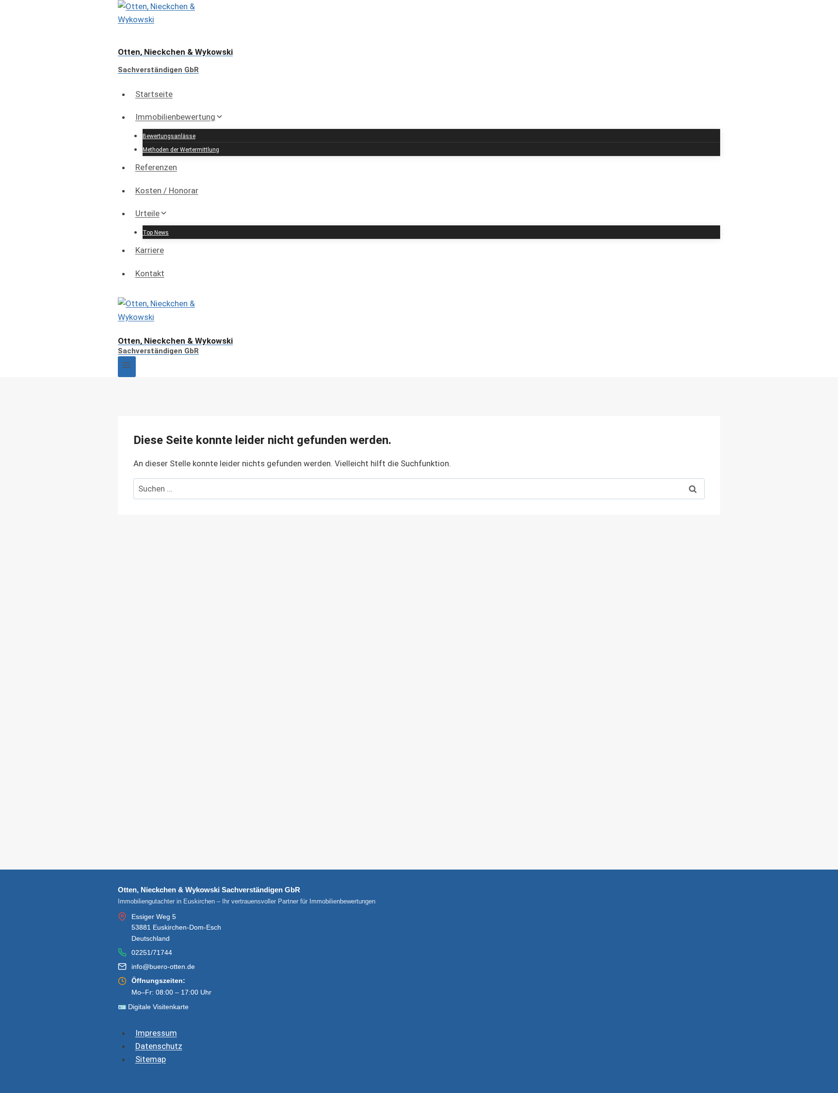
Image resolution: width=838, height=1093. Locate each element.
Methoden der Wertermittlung (181, 149)
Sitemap (150, 1059)
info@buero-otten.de (163, 966)
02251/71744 (151, 952)
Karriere (149, 250)
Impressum (156, 1033)
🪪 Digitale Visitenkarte (153, 1007)
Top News (156, 232)
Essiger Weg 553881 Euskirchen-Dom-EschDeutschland (176, 927)
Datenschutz (158, 1046)
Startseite (154, 94)
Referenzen (156, 167)
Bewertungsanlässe (169, 136)
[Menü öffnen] (127, 366)
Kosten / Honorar (166, 190)
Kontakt (149, 273)
